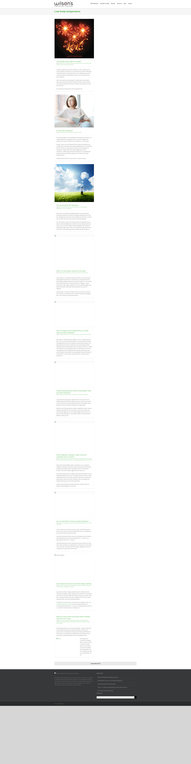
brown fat (61, 207)
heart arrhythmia (73, 458)
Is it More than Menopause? (64, 130)
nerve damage (76, 460)
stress (81, 63)
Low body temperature (69, 63)
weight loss (86, 394)
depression (61, 523)
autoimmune (61, 620)
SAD (75, 523)
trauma (61, 64)
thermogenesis (68, 208)
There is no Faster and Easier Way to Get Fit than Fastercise (112, 687)
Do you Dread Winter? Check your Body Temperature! (72, 521)
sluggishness (59, 208)
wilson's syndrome (70, 64)
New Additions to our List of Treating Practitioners (110, 680)
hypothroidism (62, 272)
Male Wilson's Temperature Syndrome (79, 621)
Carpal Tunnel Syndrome (64, 458)
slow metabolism (83, 207)
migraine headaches (68, 460)
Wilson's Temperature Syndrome (67, 586)
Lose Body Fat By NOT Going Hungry (106, 684)
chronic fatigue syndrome (66, 585)
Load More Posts (95, 663)
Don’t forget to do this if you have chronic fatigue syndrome (73, 583)
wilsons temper (59, 623)
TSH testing (88, 334)
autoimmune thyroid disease (70, 620)
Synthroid (76, 132)
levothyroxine (68, 272)
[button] (134, 3)
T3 (83, 63)
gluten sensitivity (80, 620)
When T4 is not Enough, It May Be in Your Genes (71, 271)
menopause (71, 132)
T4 (64, 208)
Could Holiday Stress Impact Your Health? (68, 61)
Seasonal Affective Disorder (82, 523)
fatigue (73, 585)
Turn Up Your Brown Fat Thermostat (67, 205)
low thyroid (77, 63)
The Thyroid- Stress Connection (105, 690)
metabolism (74, 394)
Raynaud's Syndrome (84, 460)
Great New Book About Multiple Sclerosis (108, 677)
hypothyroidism (78, 585)
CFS (59, 585)
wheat (88, 621)
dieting (60, 394)
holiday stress (62, 63)
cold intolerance (66, 207)
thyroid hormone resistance (77, 334)
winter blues (58, 524)
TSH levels (81, 394)
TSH (65, 64)
